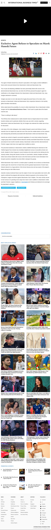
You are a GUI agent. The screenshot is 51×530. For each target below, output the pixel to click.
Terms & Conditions (24, 504)
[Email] (46, 53)
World (2, 499)
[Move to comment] (49, 53)
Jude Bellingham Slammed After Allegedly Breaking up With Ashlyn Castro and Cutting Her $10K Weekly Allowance (12, 439)
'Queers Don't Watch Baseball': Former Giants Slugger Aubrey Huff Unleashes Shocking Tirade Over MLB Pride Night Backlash (12, 351)
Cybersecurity (13, 510)
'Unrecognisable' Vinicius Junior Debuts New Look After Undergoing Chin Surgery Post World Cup (37, 439)
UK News (3, 501)
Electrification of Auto (15, 506)
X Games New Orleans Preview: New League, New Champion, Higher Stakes (10, 486)
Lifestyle (2, 516)
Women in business (14, 514)
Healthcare (13, 504)
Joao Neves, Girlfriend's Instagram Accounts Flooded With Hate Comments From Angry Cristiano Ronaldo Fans (12, 373)
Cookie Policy (23, 508)
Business (3, 506)
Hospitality (13, 501)
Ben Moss (4, 52)
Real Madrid (24, 182)
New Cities (13, 518)
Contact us (23, 501)
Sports (2, 518)
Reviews (2, 520)
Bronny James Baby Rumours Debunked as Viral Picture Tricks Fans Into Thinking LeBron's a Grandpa (12, 329)
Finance (12, 508)
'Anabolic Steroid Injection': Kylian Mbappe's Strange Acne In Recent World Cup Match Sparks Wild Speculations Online (12, 285)
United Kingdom (33, 506)
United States (33, 508)
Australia (32, 499)
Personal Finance (4, 510)
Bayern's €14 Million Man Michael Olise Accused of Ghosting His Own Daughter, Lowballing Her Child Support (36, 417)
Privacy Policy (23, 506)
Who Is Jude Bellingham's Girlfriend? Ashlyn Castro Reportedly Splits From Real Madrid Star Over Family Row (12, 417)
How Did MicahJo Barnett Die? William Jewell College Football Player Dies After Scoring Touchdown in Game (12, 263)
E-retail (12, 499)
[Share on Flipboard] (41, 53)
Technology (3, 512)
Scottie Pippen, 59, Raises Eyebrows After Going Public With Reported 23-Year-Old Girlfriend (11, 307)
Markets (2, 504)
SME (2, 508)
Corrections (23, 510)
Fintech (12, 520)
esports (12, 516)
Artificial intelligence (15, 512)
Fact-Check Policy (24, 514)
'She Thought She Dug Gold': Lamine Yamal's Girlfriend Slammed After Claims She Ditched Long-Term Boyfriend (12, 461)
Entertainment (3, 514)
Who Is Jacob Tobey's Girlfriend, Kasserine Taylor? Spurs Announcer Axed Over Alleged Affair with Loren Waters (37, 307)
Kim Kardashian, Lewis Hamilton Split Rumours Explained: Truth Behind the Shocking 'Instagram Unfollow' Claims (36, 461)
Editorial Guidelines (38, 196)
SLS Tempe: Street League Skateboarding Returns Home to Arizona (35, 471)
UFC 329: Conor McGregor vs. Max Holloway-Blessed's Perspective (35, 486)
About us (22, 499)
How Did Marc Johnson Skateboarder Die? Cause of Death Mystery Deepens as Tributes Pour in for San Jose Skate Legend (37, 351)
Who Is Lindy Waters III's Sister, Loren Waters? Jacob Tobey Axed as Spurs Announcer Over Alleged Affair (38, 395)
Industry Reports (14, 522)
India (31, 501)
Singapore (32, 504)
